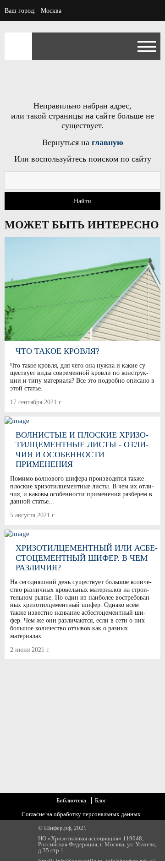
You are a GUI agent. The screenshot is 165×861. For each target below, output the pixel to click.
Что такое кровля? (57, 351)
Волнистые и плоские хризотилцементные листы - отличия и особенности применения (82, 449)
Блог (100, 800)
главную (107, 142)
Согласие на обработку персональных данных (81, 814)
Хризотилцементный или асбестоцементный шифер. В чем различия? (87, 557)
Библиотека (71, 800)
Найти (82, 201)
